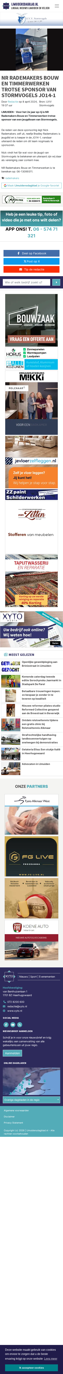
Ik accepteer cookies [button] (31, 1367)
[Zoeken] (56, 282)
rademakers (12, 178)
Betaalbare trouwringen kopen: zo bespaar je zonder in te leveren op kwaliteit (41, 695)
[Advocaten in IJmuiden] (10, 768)
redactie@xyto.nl (17, 1006)
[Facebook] (6, 1024)
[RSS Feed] (19, 1024)
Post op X (33, 261)
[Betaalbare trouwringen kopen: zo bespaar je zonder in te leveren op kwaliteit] (10, 695)
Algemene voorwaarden (16, 1110)
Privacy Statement (13, 1122)
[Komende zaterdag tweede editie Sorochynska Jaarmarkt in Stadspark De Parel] (10, 681)
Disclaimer (9, 1116)
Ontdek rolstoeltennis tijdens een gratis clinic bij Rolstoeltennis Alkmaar (40, 724)
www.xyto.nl (14, 1010)
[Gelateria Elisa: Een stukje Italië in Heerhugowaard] (10, 754)
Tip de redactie (34, 269)
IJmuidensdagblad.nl (24, 4)
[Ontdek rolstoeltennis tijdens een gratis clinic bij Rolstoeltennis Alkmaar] (10, 724)
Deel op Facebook (34, 253)
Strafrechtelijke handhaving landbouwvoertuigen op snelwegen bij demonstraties (40, 738)
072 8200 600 (15, 1001)
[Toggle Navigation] (56, 6)
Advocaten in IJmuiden (36, 763)
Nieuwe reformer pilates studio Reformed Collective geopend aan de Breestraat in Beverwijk (41, 709)
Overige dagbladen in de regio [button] (22, 1099)
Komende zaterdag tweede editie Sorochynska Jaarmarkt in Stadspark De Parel (41, 680)
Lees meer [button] (50, 1358)
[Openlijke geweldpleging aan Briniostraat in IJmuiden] (10, 666)
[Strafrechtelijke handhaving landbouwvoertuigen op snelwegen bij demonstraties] (10, 739)
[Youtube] (13, 1024)
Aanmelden (12, 1053)
